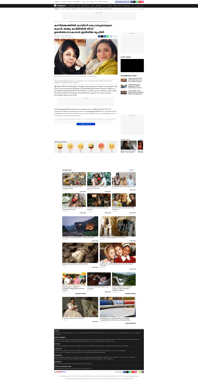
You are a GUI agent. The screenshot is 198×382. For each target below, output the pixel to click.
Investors (136, 376)
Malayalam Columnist (108, 357)
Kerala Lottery (99, 8)
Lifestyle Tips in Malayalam (75, 350)
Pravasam (109, 5)
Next (143, 9)
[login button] (138, 6)
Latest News (71, 5)
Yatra (120, 5)
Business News (58, 363)
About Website (62, 376)
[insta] (142, 2)
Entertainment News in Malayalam (73, 339)
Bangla (91, 1)
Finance (89, 363)
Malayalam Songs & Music (77, 341)
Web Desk (68, 35)
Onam (62, 8)
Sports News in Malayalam (61, 345)
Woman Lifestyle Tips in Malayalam (63, 352)
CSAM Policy (89, 376)
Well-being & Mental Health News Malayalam (95, 352)
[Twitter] (134, 2)
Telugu (83, 1)
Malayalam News (59, 332)
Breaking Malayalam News (69, 332)
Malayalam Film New (59, 339)
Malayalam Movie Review (99, 339)
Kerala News (103, 332)
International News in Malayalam (120, 332)
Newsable (63, 1)
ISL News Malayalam (100, 345)
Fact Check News (83, 363)
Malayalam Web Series (123, 339)
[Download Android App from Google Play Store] (140, 372)
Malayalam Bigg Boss (134, 339)
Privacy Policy (82, 376)
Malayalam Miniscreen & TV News (91, 341)
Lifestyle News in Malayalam (61, 350)
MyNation (105, 1)
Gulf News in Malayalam (134, 332)
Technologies (75, 363)
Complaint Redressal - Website (100, 376)
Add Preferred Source (121, 1)
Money (115, 5)
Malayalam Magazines (60, 357)
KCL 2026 (67, 8)
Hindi (96, 1)
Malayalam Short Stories (60, 358)
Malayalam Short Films (87, 339)
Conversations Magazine (72, 358)
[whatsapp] (137, 2)
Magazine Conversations (120, 357)
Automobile (126, 5)
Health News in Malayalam (104, 350)
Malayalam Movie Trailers (111, 339)
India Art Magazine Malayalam (87, 357)
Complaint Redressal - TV (114, 376)
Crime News (110, 332)
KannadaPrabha (76, 1)
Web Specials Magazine (96, 358)
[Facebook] (131, 2)
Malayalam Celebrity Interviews (107, 341)
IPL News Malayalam (110, 345)
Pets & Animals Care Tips (78, 352)
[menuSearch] (143, 5)
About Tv (69, 376)
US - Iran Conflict (81, 8)
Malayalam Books (99, 357)
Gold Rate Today (108, 8)
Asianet (60, 372)
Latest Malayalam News (81, 332)
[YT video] (140, 2)
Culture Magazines (130, 357)
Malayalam (57, 1)
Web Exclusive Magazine (85, 358)
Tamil (87, 1)
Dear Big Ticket (87, 368)
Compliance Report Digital (127, 376)
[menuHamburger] (140, 5)
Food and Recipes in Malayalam (89, 350)
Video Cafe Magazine (108, 358)
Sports (93, 5)
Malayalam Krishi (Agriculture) (72, 357)
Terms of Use (75, 376)
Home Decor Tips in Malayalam (118, 350)
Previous (140, 9)
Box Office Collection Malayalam (62, 341)
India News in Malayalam (94, 332)
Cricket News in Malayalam (74, 345)
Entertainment (85, 5)
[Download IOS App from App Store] (142, 372)
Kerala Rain (73, 8)
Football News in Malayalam (87, 345)
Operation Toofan (91, 8)
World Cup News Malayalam (122, 345)
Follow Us (115, 36)
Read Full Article (86, 124)
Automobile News (67, 363)
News (78, 5)
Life (104, 5)
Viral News (57, 334)
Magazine (98, 5)
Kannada (69, 1)
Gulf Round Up (80, 368)
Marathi (100, 1)
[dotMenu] (132, 6)
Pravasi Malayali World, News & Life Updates (65, 368)
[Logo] (60, 6)
